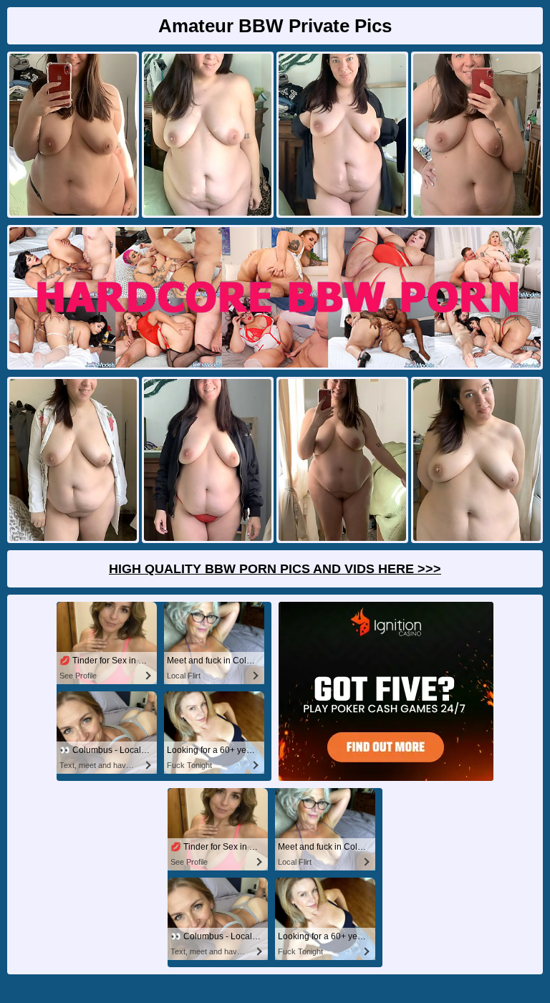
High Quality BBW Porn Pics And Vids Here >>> (275, 569)
